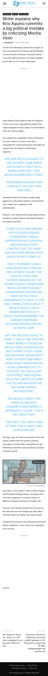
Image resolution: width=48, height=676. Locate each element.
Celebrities (14, 10)
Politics (15, 14)
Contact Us (33, 668)
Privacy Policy (32, 665)
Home (5, 10)
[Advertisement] (24, 94)
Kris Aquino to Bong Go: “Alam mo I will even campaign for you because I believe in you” (13, 640)
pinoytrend (9, 42)
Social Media (24, 14)
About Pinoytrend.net (17, 665)
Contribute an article (18, 668)
